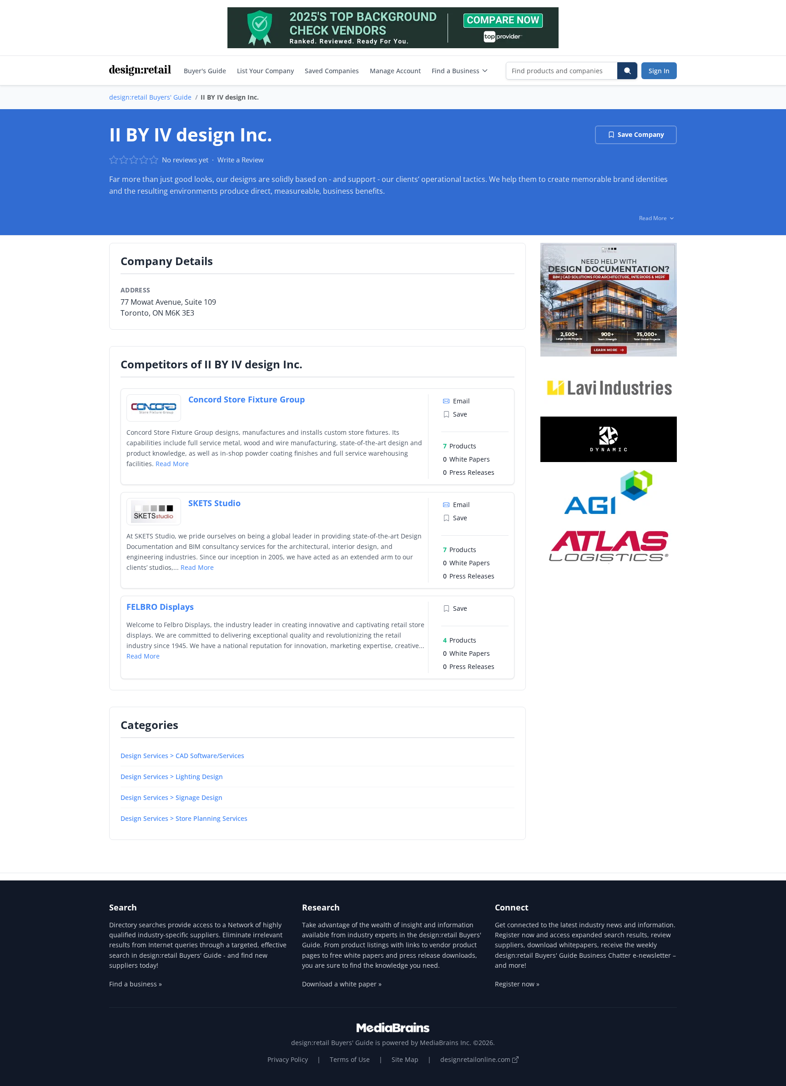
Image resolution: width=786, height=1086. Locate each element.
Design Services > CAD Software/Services (182, 755)
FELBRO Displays (160, 606)
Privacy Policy (287, 1059)
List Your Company (265, 70)
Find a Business (455, 70)
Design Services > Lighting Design (172, 776)
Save (460, 414)
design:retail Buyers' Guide (150, 97)
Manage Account (395, 70)
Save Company (641, 134)
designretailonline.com (476, 1059)
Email (461, 401)
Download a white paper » (342, 984)
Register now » (517, 984)
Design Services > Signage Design (171, 797)
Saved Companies (332, 70)
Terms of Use (350, 1059)
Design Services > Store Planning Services (184, 818)
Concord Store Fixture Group (246, 399)
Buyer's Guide (205, 70)
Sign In (659, 70)
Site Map (405, 1059)
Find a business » (135, 984)
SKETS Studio (214, 503)
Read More (172, 463)
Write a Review (240, 159)
